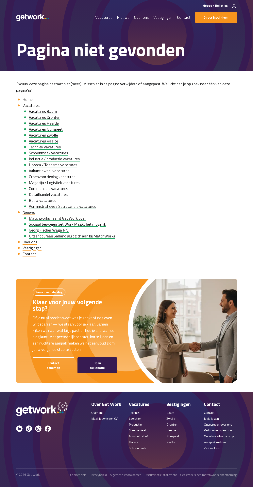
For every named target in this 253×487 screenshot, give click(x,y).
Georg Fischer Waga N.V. (49, 230)
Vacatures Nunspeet (46, 129)
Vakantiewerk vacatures (49, 171)
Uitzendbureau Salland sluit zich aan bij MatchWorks (72, 236)
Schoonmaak (137, 448)
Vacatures (103, 17)
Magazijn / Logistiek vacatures (54, 182)
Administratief (138, 436)
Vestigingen (162, 17)
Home (28, 99)
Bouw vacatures (42, 200)
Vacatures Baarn (43, 111)
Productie (135, 424)
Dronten (171, 424)
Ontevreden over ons (218, 424)
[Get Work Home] (32, 17)
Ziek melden (212, 448)
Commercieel (137, 430)
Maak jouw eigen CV (104, 418)
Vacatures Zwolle (43, 135)
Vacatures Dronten (44, 117)
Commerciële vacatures (48, 188)
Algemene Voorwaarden (125, 474)
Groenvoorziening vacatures (52, 177)
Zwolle (170, 418)
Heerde (171, 430)
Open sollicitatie (97, 365)
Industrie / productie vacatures (54, 159)
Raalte (170, 442)
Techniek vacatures (45, 147)
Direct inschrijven (216, 17)
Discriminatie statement (160, 474)
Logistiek (135, 418)
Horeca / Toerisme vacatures (53, 165)
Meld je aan (211, 418)
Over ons (141, 17)
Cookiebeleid (78, 474)
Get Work (33, 474)
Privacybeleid (98, 474)
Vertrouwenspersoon (218, 430)
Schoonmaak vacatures (48, 153)
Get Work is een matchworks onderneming (208, 474)
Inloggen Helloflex (215, 5)
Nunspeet (172, 436)
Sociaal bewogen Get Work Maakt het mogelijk (67, 224)
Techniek (134, 412)
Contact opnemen (53, 365)
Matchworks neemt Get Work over (57, 218)
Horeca (133, 442)
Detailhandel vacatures (48, 194)
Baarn (170, 412)
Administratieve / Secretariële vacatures (62, 206)
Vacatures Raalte (43, 141)
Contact (184, 17)
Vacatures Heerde (44, 123)
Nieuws (123, 17)
